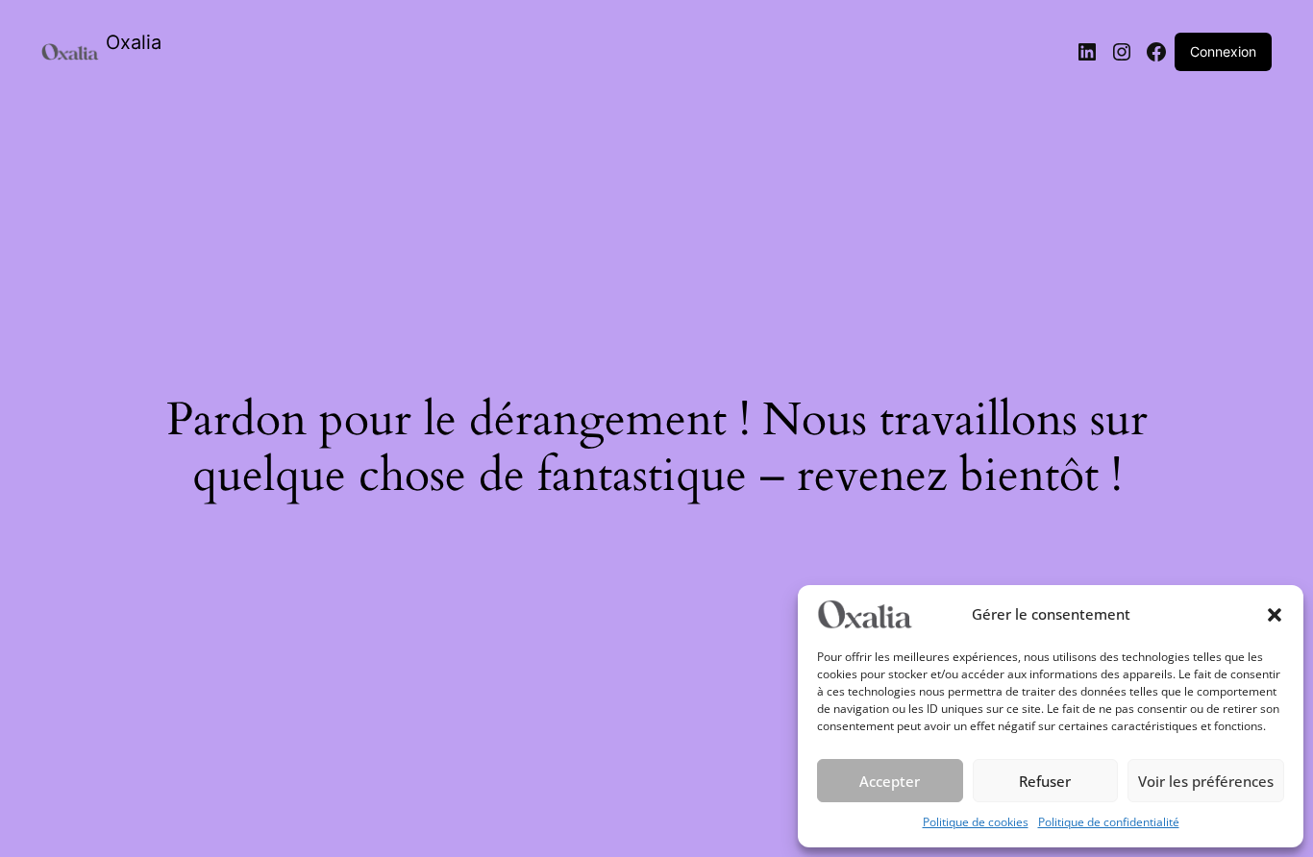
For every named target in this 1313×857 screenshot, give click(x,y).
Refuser (1045, 781)
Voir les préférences (1206, 781)
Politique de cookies (975, 822)
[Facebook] (1156, 51)
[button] (1274, 614)
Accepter (889, 781)
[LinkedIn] (1087, 51)
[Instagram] (1121, 51)
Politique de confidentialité (1108, 822)
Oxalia (133, 42)
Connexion (1223, 51)
